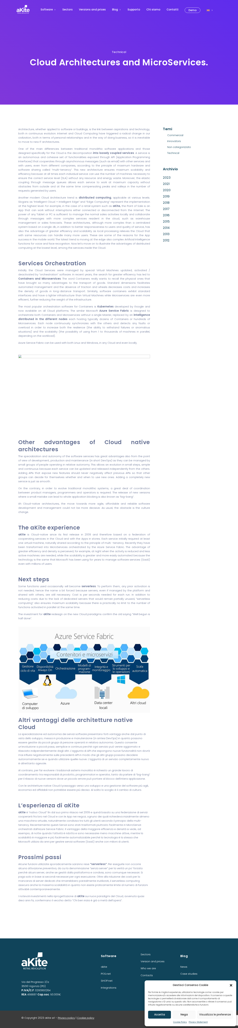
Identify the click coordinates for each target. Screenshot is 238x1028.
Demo (193, 10)
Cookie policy (85, 1018)
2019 (166, 196)
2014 (166, 228)
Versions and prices (92, 9)
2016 (166, 215)
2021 (166, 184)
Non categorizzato (179, 147)
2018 (166, 202)
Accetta (159, 1014)
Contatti (172, 9)
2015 (166, 221)
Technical (119, 52)
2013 (166, 234)
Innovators (174, 141)
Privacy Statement (198, 1022)
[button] (231, 985)
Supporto (134, 9)
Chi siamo (153, 9)
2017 (166, 209)
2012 (166, 240)
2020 (167, 190)
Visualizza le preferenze (215, 1014)
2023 (167, 177)
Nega (184, 1014)
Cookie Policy (180, 1022)
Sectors (67, 9)
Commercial (175, 135)
